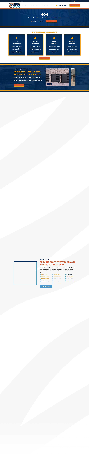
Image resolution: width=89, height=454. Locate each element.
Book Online (74, 5)
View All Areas (46, 286)
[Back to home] (14, 5)
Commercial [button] (45, 5)
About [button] (52, 5)
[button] (16, 1)
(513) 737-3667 (62, 5)
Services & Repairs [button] (35, 5)
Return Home (51, 21)
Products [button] (25, 5)
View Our (74, 1)
